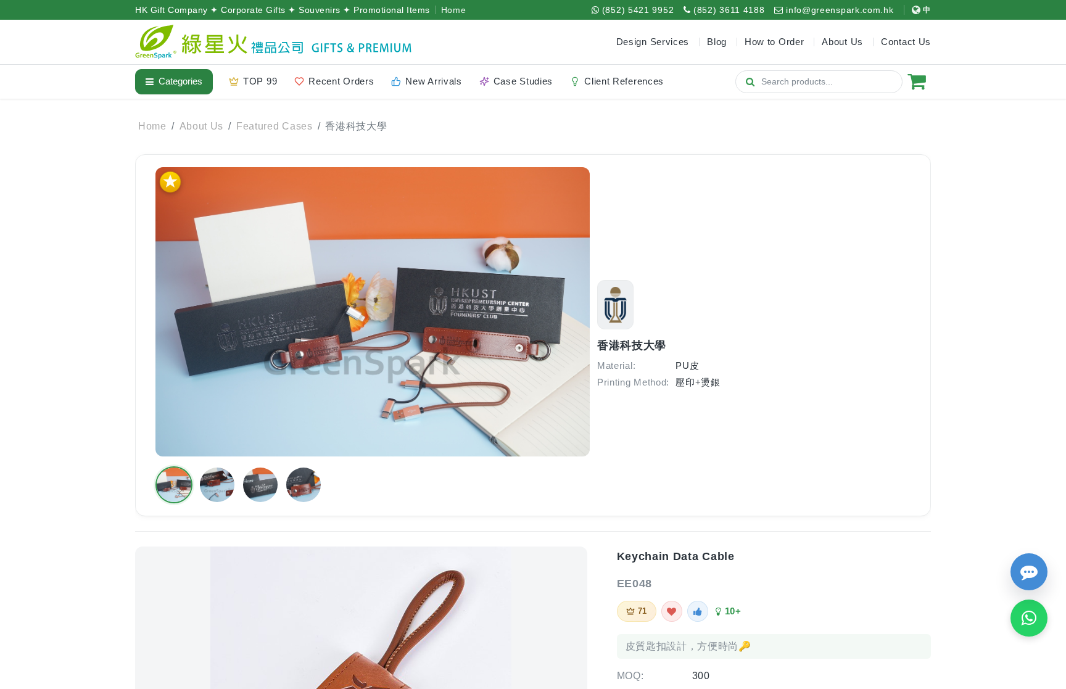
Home (453, 10)
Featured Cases (274, 126)
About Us (202, 126)
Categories (180, 81)
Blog (717, 41)
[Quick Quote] (1028, 571)
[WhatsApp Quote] (1028, 618)
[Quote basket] (917, 81)
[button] (174, 485)
